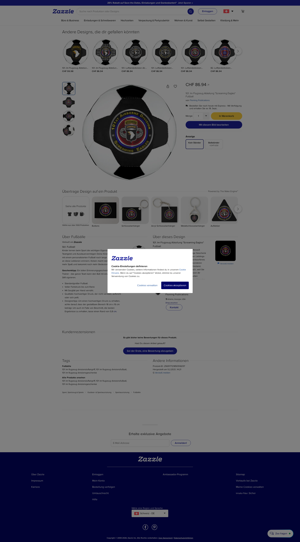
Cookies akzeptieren (175, 285)
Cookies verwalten (147, 285)
